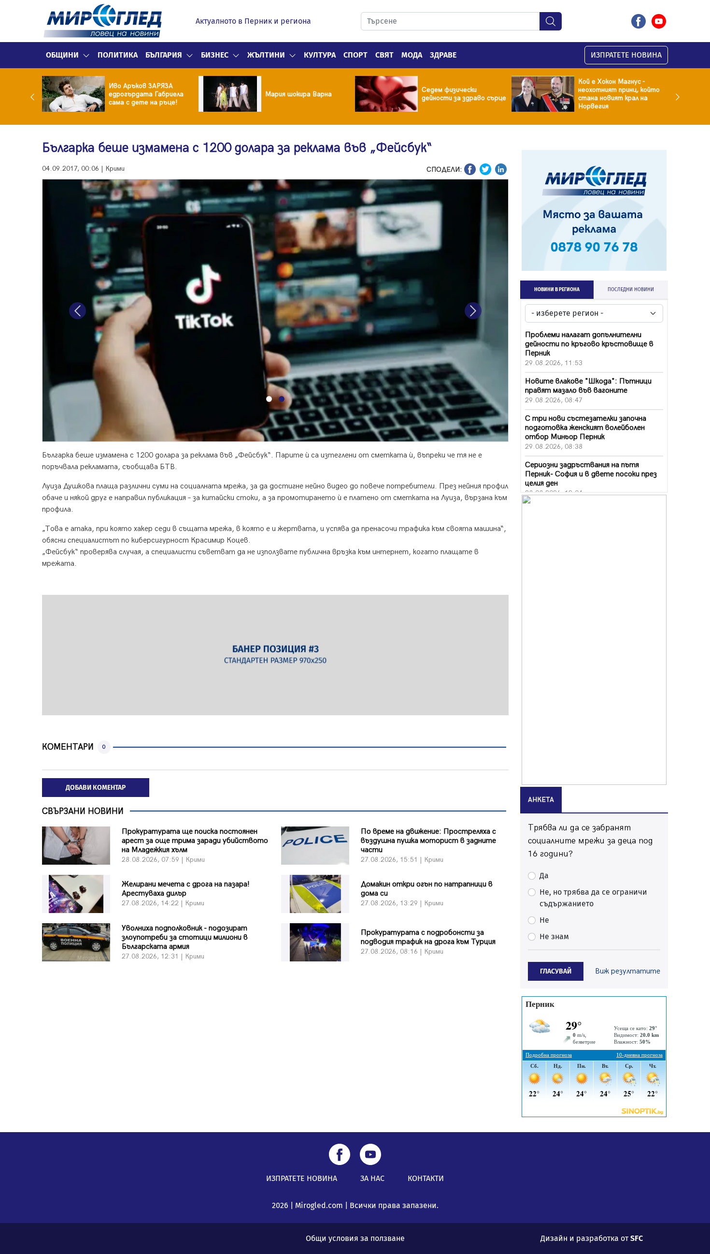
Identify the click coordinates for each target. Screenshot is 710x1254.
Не (544, 920)
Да (544, 875)
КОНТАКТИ (426, 1178)
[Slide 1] (269, 399)
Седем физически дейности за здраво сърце (464, 94)
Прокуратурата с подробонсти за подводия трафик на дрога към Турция (428, 937)
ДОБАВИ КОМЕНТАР (96, 787)
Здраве (443, 54)
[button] (86, 55)
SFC (636, 1238)
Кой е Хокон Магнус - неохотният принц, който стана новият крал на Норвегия (619, 93)
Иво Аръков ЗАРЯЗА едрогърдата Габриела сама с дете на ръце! (146, 94)
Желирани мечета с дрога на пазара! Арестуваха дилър (186, 889)
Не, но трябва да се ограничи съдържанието (593, 897)
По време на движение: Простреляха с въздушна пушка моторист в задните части (428, 841)
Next (675, 97)
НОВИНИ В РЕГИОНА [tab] (557, 290)
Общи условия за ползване (355, 1238)
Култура (320, 54)
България (163, 54)
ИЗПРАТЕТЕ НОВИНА (626, 54)
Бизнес (214, 54)
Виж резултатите (627, 971)
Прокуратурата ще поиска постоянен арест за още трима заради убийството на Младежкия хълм (195, 841)
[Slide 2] (281, 399)
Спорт (355, 54)
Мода (411, 54)
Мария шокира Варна (298, 94)
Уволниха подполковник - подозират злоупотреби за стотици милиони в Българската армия (185, 937)
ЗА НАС (372, 1178)
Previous (35, 97)
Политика (118, 54)
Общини (62, 54)
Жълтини (266, 54)
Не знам (554, 936)
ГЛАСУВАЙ (555, 971)
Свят (384, 54)
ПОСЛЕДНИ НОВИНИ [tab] (631, 290)
